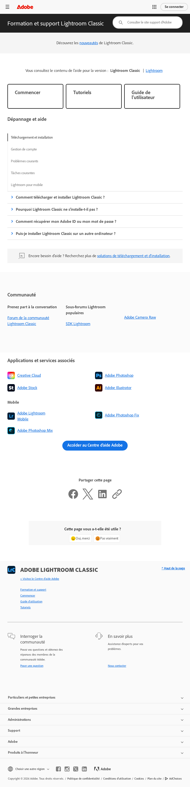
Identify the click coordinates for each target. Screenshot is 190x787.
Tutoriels (25, 607)
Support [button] (14, 730)
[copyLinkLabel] (117, 498)
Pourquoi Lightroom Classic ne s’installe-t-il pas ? (57, 209)
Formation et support (33, 589)
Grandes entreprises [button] (22, 708)
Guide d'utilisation (31, 601)
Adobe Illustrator (118, 387)
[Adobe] (25, 7)
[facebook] (58, 768)
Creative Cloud (29, 375)
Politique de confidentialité (83, 778)
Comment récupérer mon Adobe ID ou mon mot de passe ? (66, 221)
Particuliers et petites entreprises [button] (31, 697)
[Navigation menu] (7, 7)
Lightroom (154, 70)
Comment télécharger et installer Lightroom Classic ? (60, 197)
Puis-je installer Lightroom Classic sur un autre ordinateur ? (66, 233)
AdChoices (175, 778)
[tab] (32, 137)
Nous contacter (117, 665)
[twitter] (75, 768)
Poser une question (31, 665)
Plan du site (154, 778)
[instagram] (67, 768)
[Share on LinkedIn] (102, 498)
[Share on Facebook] (73, 498)
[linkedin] (84, 768)
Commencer (27, 595)
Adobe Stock (27, 387)
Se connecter (174, 7)
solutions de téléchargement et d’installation (133, 255)
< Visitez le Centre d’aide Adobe (39, 578)
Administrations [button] (19, 720)
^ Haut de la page (173, 568)
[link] (35, 96)
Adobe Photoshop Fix (122, 415)
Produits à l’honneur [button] (23, 752)
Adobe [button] (13, 742)
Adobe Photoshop (119, 375)
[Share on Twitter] (87, 498)
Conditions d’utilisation (117, 778)
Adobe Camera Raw (140, 317)
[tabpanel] (95, 231)
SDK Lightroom (78, 323)
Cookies (139, 778)
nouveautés (88, 43)
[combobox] (148, 22)
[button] (154, 7)
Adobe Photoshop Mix (35, 430)
